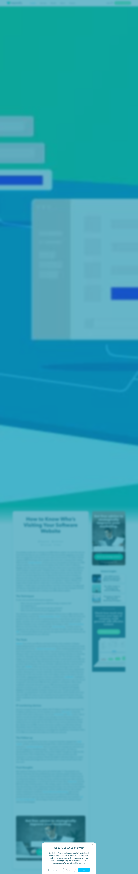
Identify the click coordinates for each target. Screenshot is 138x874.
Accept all (83, 870)
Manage (55, 870)
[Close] (93, 844)
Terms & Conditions (72, 863)
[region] (69, 858)
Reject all (69, 870)
